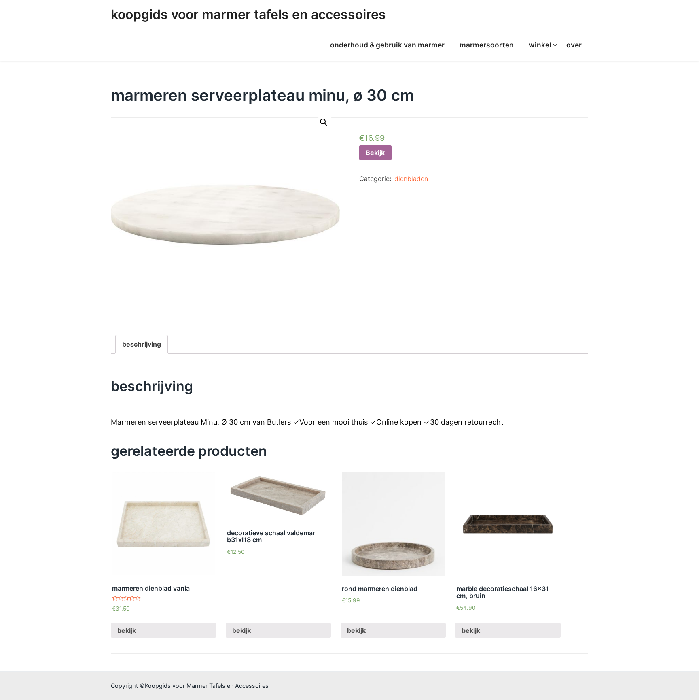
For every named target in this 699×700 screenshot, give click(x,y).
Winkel (540, 44)
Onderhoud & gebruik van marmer (387, 44)
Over (574, 44)
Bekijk (375, 153)
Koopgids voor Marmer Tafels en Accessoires (248, 14)
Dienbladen (411, 178)
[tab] (141, 344)
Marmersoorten (487, 44)
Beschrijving (141, 344)
